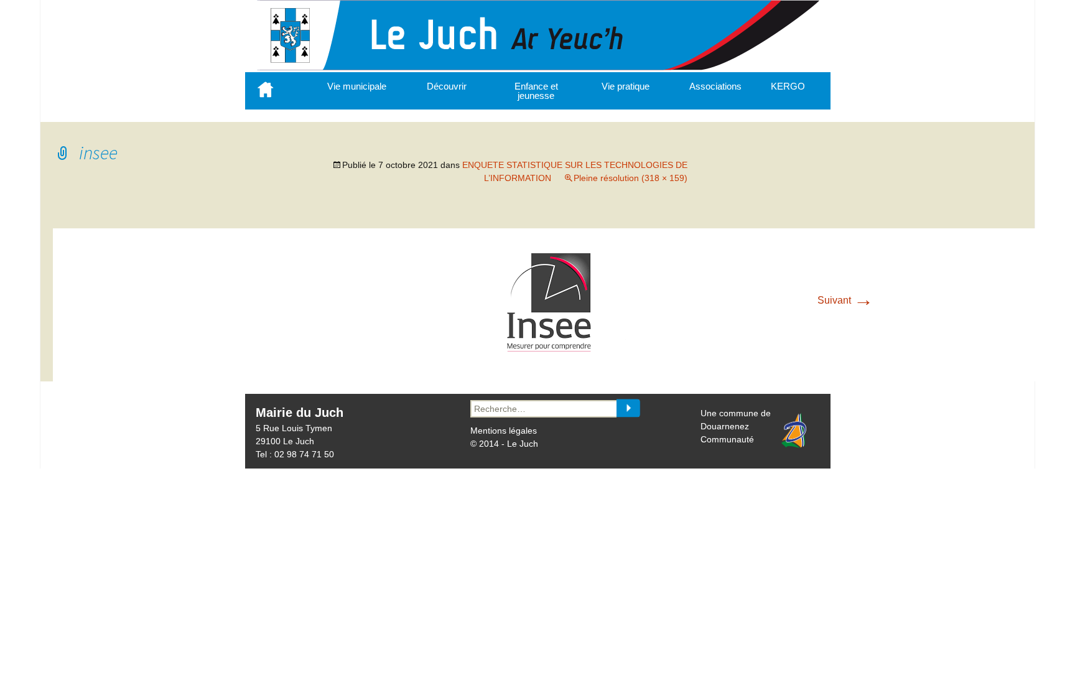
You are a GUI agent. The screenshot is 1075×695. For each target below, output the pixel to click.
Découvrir (447, 86)
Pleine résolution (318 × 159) (630, 178)
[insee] (550, 348)
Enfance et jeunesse (536, 91)
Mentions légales (503, 431)
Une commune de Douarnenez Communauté (735, 426)
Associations (715, 86)
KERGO (788, 86)
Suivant (845, 300)
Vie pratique (625, 86)
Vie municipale (356, 86)
